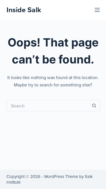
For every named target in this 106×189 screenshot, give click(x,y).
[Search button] (94, 105)
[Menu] (97, 9)
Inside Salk (24, 10)
